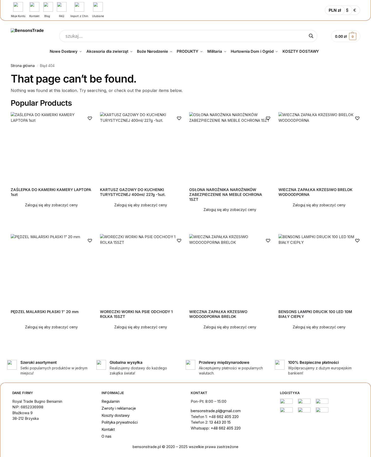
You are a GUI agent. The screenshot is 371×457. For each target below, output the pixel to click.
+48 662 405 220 (226, 428)
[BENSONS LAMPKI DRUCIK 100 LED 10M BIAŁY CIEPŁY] (319, 269)
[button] (89, 118)
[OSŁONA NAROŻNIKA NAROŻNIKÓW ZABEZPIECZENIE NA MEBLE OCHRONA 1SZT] (230, 147)
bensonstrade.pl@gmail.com (216, 410)
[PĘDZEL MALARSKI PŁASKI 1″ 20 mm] (51, 269)
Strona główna (23, 66)
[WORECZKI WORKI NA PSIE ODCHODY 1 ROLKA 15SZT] (141, 269)
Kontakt (108, 429)
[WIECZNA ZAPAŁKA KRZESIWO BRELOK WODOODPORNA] (319, 147)
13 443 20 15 (220, 422)
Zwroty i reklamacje (118, 408)
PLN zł (335, 10)
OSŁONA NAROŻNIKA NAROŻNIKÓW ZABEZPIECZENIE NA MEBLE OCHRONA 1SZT (225, 194)
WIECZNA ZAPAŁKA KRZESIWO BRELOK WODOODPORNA (315, 192)
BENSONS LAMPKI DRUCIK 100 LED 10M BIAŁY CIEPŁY (315, 314)
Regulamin (110, 401)
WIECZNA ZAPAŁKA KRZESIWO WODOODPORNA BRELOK (218, 314)
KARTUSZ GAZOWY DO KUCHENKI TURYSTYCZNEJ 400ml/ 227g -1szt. (133, 192)
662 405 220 (228, 416)
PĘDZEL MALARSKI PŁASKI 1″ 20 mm (45, 312)
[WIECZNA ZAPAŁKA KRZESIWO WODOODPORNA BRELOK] (230, 269)
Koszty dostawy (115, 415)
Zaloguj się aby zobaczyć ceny (51, 205)
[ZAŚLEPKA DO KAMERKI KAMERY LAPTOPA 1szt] (51, 147)
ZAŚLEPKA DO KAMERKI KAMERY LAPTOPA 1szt (51, 192)
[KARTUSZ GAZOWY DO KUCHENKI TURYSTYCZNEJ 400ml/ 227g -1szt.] (141, 147)
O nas (106, 436)
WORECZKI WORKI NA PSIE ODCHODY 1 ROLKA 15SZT (136, 314)
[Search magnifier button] (311, 35)
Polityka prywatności (119, 422)
